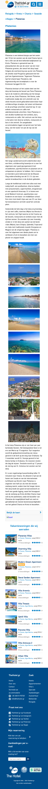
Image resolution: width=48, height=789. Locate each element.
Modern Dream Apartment (29, 562)
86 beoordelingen (24, 611)
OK (28, 759)
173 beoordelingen (24, 543)
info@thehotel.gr (18, 699)
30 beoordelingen (24, 637)
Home (11, 680)
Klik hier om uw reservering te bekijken (17, 736)
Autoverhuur (33, 696)
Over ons (12, 684)
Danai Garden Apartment (29, 577)
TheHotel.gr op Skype (20, 725)
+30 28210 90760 (22, 7)
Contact (12, 687)
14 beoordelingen (24, 624)
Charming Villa (24, 549)
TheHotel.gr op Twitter (20, 719)
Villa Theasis (23, 603)
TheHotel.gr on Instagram (21, 716)
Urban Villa (23, 656)
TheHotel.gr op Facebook (21, 713)
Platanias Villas (25, 535)
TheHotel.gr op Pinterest (21, 722)
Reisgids (32, 702)
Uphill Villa (23, 616)
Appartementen (35, 684)
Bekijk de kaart (13, 512)
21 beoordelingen (24, 571)
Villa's (31, 687)
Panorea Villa (24, 630)
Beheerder (33, 699)
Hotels (31, 680)
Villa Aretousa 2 (25, 643)
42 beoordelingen (24, 556)
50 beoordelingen (24, 650)
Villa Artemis (24, 590)
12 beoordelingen (24, 585)
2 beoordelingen (23, 598)
